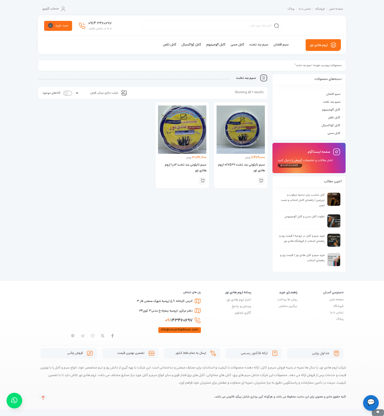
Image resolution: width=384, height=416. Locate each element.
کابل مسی (334, 133)
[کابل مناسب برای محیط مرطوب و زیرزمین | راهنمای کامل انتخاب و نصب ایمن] (333, 199)
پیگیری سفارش (288, 306)
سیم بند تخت (331, 102)
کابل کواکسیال (331, 125)
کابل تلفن (334, 117)
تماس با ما (305, 9)
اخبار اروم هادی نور (238, 299)
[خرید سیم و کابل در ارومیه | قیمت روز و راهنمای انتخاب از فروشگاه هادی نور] (333, 240)
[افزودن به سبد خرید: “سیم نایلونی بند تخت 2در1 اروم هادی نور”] (202, 181)
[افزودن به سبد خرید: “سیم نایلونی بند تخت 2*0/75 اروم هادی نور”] (261, 181)
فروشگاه (320, 9)
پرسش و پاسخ (241, 306)
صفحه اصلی (336, 9)
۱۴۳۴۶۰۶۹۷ (179, 320)
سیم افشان (333, 94)
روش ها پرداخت (287, 299)
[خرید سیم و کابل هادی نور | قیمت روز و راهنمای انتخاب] (333, 259)
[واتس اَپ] (14, 400)
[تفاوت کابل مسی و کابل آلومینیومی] (333, 220)
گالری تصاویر (243, 312)
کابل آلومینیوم (331, 110)
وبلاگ (291, 9)
